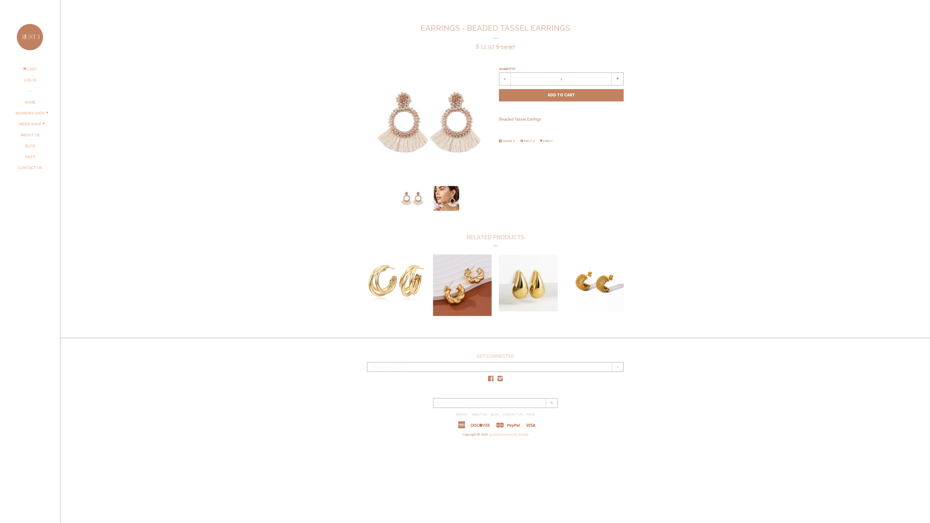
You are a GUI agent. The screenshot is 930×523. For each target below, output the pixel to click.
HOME (30, 102)
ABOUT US (30, 135)
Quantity (507, 69)
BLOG (30, 146)
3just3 (493, 434)
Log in (30, 80)
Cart (31, 69)
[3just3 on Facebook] (491, 379)
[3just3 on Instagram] (500, 379)
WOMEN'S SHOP (30, 113)
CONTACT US (30, 168)
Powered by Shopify (514, 434)
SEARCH (461, 414)
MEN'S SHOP (30, 124)
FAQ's (30, 157)
